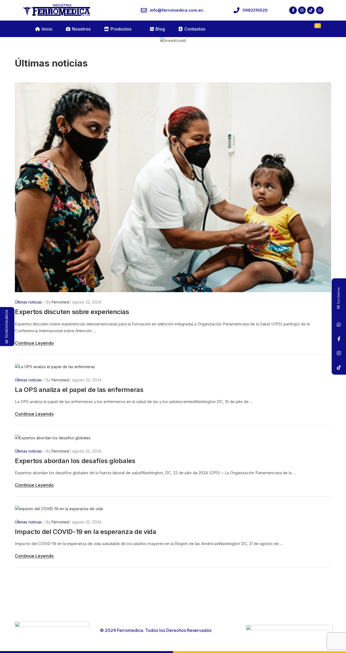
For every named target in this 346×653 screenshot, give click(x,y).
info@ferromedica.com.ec (177, 10)
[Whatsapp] (320, 10)
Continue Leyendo (34, 343)
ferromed (60, 302)
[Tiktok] (311, 10)
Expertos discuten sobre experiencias (72, 312)
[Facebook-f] (293, 10)
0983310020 (255, 10)
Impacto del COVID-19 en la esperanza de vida (85, 532)
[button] (314, 29)
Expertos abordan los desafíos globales (75, 461)
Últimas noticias (28, 302)
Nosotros (81, 29)
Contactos (194, 29)
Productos (121, 29)
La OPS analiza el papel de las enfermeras (80, 390)
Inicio (47, 29)
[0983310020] (236, 10)
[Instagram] (302, 10)
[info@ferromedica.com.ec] (144, 10)
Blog (160, 29)
